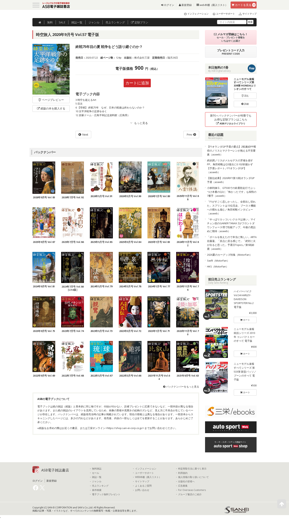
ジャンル (93, 22)
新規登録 (186, 5)
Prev (189, 134)
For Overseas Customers (192, 490)
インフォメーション (198, 13)
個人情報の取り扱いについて (193, 477)
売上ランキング (100, 485)
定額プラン (141, 22)
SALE (62, 22)
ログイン (168, 5)
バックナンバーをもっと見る (182, 386)
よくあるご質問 (143, 485)
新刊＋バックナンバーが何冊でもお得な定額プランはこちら (230, 119)
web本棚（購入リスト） (213, 5)
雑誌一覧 (96, 477)
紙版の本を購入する (52, 108)
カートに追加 (137, 82)
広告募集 (183, 485)
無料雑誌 (96, 468)
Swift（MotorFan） (218, 260)
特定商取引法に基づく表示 (192, 468)
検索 (250, 22)
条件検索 (96, 490)
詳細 (246, 104)
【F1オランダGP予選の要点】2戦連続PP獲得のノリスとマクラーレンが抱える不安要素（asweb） (231, 150)
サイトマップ (249, 13)
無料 (50, 22)
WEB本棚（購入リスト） (148, 477)
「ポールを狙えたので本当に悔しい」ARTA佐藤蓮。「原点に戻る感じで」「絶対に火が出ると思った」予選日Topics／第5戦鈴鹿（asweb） (232, 243)
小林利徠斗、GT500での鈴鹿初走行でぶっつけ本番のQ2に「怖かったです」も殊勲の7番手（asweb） (231, 191)
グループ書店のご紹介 (190, 494)
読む (246, 95)
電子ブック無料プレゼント (106, 494)
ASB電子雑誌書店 (55, 470)
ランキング (115, 22)
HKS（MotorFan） (217, 266)
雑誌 (76, 22)
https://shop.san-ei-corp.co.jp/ (125, 428)
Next (85, 134)
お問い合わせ (142, 490)
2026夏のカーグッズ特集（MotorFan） (229, 254)
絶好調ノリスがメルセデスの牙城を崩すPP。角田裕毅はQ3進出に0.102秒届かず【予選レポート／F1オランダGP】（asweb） (230, 166)
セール (95, 473)
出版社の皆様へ (186, 481)
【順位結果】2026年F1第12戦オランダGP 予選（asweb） (232, 180)
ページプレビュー (53, 100)
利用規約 (183, 473)
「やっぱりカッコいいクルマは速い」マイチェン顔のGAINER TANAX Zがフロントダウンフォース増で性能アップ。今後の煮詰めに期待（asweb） (231, 225)
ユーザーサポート (225, 13)
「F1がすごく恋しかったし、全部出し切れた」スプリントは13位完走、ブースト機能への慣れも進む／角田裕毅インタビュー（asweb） (231, 207)
